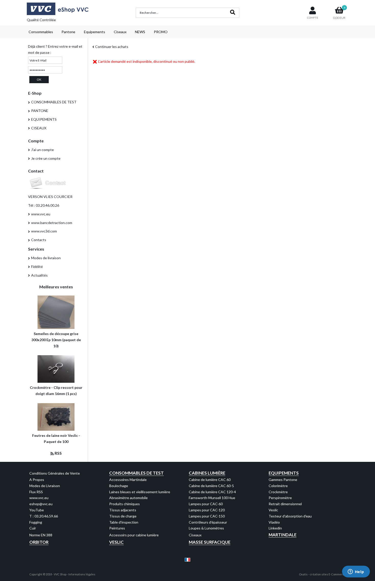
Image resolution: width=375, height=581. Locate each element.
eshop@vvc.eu (41, 504)
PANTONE (39, 110)
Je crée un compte (45, 158)
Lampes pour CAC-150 (207, 516)
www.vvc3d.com (44, 231)
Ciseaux (120, 32)
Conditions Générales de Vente (54, 473)
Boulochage (118, 486)
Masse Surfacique (209, 542)
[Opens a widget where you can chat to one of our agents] (356, 572)
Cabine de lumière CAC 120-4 (212, 492)
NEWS (140, 32)
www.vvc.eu (40, 214)
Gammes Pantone (283, 479)
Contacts (38, 240)
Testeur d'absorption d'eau (290, 516)
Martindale (282, 534)
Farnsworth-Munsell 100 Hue (212, 498)
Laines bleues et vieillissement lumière (139, 492)
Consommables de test (136, 473)
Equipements (94, 32)
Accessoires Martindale (128, 479)
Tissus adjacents (122, 510)
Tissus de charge (122, 516)
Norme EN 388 (40, 535)
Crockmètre (278, 492)
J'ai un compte (42, 149)
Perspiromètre (280, 498)
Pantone (68, 32)
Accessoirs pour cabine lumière (134, 535)
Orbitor (38, 542)
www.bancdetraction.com (51, 222)
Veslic (273, 510)
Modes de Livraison (44, 486)
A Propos (36, 479)
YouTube (36, 510)
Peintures (117, 528)
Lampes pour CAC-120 (207, 510)
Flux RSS (36, 492)
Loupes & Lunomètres (206, 528)
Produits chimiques (124, 504)
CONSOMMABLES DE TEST (54, 102)
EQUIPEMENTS (44, 119)
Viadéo (274, 522)
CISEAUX (38, 128)
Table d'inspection (123, 522)
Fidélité (37, 266)
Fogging (35, 522)
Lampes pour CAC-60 (206, 504)
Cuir (32, 528)
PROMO (161, 32)
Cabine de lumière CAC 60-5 (211, 486)
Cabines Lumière (207, 473)
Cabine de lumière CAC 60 (210, 479)
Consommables (41, 32)
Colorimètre (278, 486)
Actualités (39, 275)
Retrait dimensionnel (285, 504)
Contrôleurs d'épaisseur (208, 522)
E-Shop (35, 93)
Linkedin (275, 528)
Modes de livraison (46, 258)
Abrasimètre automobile (128, 498)
